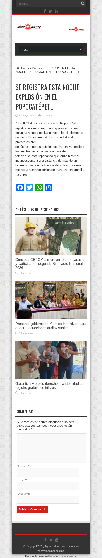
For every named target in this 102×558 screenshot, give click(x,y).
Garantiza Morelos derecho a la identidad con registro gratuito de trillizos (50, 386)
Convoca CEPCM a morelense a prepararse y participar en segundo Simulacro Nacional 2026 (49, 264)
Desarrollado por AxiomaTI (51, 550)
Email (20, 480)
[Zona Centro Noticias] (51, 29)
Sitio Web (23, 494)
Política (37, 68)
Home (24, 68)
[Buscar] (83, 3)
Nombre (22, 466)
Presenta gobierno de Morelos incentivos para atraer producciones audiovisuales (50, 326)
